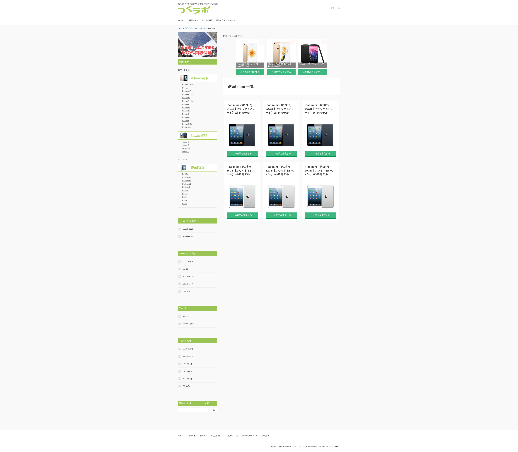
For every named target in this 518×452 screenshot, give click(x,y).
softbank (186, 276)
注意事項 (265, 436)
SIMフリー (187, 291)
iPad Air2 (185, 190)
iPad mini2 (186, 184)
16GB (185, 379)
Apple (185, 236)
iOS (184, 316)
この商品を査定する (250, 72)
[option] (250, 56)
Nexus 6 (185, 145)
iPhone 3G (186, 127)
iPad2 (184, 203)
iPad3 (184, 200)
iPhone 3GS (187, 124)
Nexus (197, 135)
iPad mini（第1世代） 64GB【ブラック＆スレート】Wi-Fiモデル (241, 109)
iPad (197, 168)
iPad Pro (185, 174)
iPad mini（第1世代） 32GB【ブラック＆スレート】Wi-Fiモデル (280, 109)
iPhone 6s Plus (188, 94)
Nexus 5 (185, 152)
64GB (185, 364)
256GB (186, 349)
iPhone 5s (186, 111)
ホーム (181, 20)
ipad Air (185, 194)
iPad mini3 (186, 180)
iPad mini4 (186, 177)
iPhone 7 (185, 88)
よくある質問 (207, 20)
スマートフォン (184, 70)
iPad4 (184, 197)
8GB (185, 386)
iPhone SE (186, 91)
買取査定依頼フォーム (225, 20)
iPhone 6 (185, 104)
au (184, 269)
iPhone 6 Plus (188, 101)
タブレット (183, 159)
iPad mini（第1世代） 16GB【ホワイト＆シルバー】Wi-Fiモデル (319, 170)
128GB (186, 356)
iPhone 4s (186, 117)
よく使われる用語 (231, 436)
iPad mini (186, 187)
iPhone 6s (186, 98)
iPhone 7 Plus (188, 84)
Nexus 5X (186, 148)
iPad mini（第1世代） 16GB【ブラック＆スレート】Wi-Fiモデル (319, 109)
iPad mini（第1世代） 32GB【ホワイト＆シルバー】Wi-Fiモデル (280, 170)
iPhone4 (185, 121)
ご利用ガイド (192, 20)
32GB (185, 371)
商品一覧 (203, 436)
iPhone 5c (186, 107)
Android (186, 324)
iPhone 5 (185, 114)
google (186, 229)
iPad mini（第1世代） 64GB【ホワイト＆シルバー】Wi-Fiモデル (241, 170)
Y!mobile (186, 284)
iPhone (197, 78)
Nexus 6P (186, 142)
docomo (186, 261)
